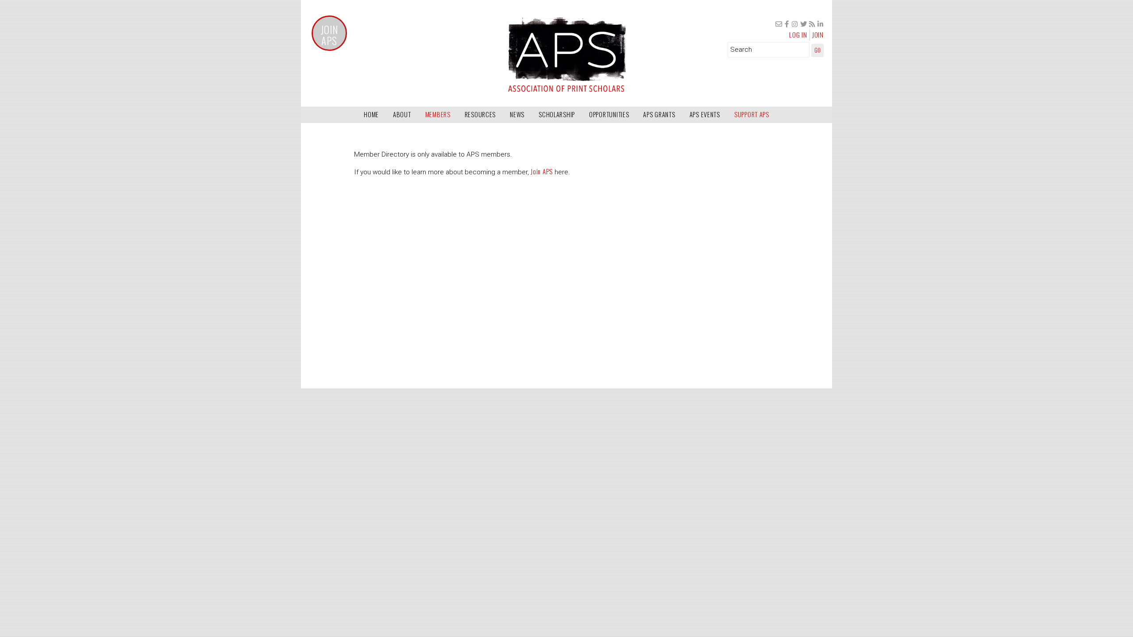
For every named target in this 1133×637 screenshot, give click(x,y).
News (517, 114)
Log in (798, 34)
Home (371, 114)
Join (818, 34)
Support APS (751, 114)
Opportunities (609, 114)
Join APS (329, 35)
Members (438, 114)
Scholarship (557, 114)
